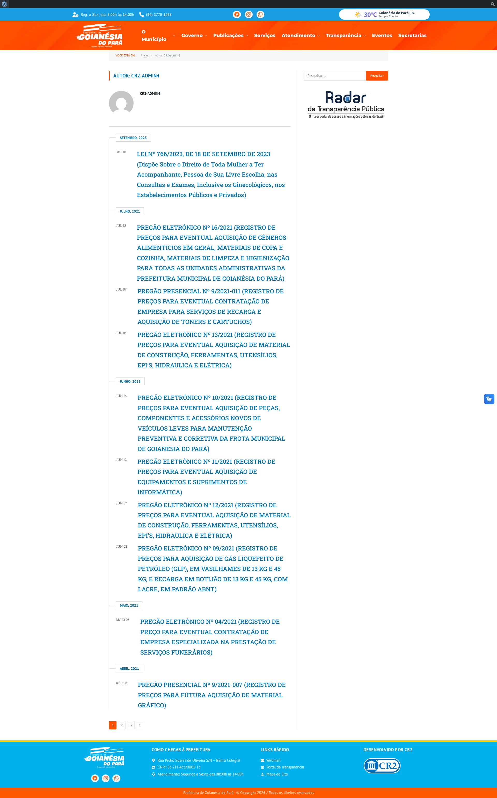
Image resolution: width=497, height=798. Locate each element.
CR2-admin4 (150, 93)
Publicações (228, 35)
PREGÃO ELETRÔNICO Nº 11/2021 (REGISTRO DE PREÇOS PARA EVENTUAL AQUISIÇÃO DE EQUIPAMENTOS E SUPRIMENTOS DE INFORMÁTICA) (206, 477)
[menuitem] (4, 4)
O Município (154, 36)
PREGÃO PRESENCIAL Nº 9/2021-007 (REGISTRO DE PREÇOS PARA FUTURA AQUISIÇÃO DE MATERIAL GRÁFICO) (212, 695)
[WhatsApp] (260, 14)
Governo (192, 35)
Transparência (343, 35)
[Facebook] (237, 14)
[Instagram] (249, 14)
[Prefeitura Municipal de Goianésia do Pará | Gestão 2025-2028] (101, 35)
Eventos (382, 35)
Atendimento (298, 35)
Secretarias (412, 35)
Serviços (264, 35)
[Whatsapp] (116, 778)
